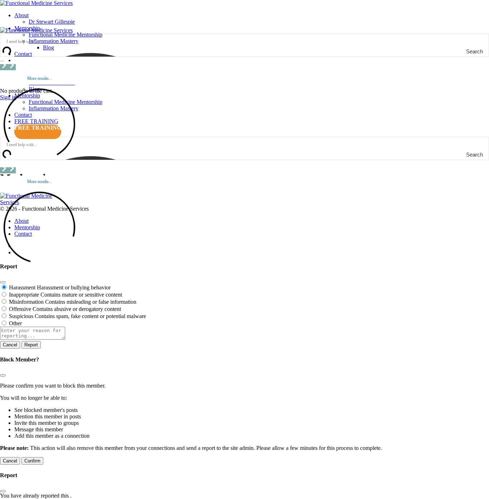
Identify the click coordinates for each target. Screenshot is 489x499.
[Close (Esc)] (3, 282)
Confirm (32, 461)
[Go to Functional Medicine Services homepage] (36, 3)
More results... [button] (39, 78)
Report (31, 344)
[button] (4, 67)
